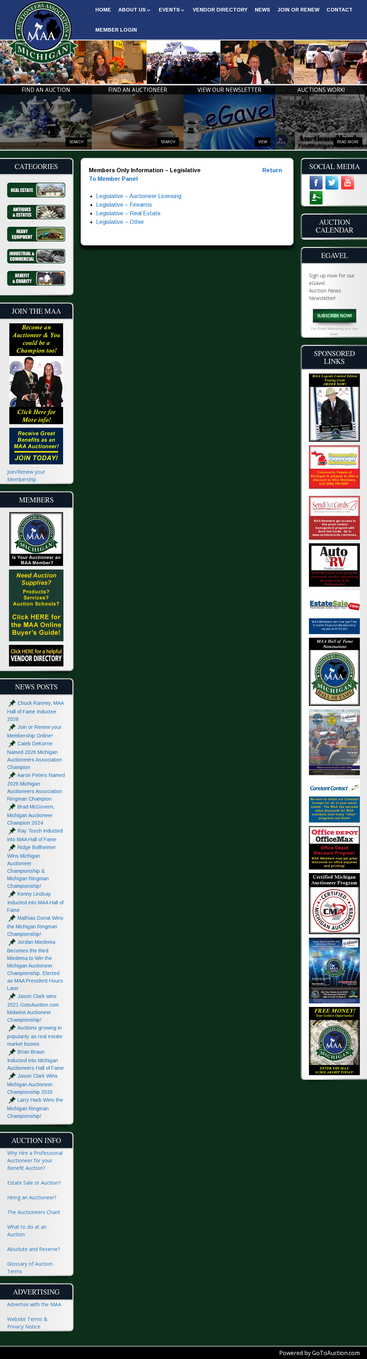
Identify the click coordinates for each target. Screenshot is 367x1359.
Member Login (116, 30)
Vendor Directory (220, 10)
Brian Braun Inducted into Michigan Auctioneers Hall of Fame (35, 1060)
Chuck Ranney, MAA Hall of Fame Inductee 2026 (35, 711)
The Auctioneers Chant (33, 1212)
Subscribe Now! (334, 316)
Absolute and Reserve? (33, 1249)
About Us (132, 10)
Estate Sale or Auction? (34, 1182)
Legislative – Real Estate (128, 213)
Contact (340, 10)
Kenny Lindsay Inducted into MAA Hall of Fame (35, 902)
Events (169, 10)
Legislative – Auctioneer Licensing (138, 196)
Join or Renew (298, 10)
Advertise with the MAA (34, 1304)
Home (103, 10)
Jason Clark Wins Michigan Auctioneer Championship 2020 (32, 1084)
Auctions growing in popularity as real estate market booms (34, 1036)
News (262, 10)
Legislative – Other (120, 222)
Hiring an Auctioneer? (31, 1197)
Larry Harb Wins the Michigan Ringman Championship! (35, 1108)
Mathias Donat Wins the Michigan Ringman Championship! (35, 926)
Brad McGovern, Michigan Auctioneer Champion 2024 (30, 815)
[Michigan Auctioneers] (43, 32)
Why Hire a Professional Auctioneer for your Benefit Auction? (35, 1160)
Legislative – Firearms (124, 205)
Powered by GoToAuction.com (319, 1353)
